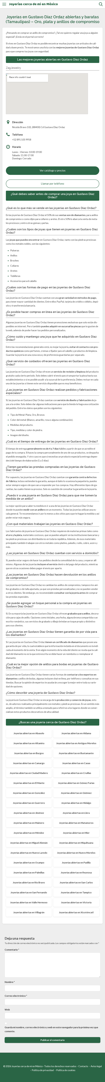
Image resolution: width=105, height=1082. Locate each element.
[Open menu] (4, 4)
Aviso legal (96, 1066)
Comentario (12, 949)
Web (7, 1009)
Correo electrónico (16, 995)
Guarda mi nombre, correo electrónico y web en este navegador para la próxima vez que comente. (51, 1029)
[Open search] (101, 4)
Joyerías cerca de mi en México (33, 4)
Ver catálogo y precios (52, 170)
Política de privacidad (43, 1070)
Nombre (10, 982)
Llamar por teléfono (52, 183)
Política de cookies (65, 1070)
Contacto (83, 1066)
